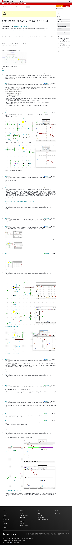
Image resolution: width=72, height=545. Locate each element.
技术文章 (14, 3)
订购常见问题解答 (41, 519)
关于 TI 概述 (5, 513)
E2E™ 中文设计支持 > (5, 3)
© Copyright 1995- (7, 540)
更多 (28, 6)
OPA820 (60, 19)
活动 (3, 521)
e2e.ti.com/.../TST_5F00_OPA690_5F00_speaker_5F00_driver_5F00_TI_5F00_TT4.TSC (20, 201)
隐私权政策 (14, 538)
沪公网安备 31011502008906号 (16, 542)
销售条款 (18, 538)
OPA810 (60, 21)
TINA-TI (60, 28)
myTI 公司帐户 (40, 515)
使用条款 (23, 538)
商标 (27, 538)
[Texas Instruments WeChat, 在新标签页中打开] (55, 513)
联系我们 (21, 513)
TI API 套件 (39, 513)
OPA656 (17, 26)
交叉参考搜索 (22, 517)
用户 (69, 1)
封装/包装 (22, 521)
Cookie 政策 (8, 538)
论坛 (11, 3)
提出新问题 (67, 6)
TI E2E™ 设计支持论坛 (24, 515)
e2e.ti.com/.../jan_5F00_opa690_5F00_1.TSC (13, 490)
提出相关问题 (59, 6)
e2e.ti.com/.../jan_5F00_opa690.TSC (11, 168)
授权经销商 (46, 519)
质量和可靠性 (22, 523)
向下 (7, 81)
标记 (64, 32)
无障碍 (4, 538)
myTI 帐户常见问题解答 (24, 525)
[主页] (9, 1)
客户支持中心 (22, 519)
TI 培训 (18, 3)
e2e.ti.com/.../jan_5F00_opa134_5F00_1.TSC (13, 353)
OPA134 (60, 24)
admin (6, 73)
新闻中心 (4, 517)
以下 (21, 105)
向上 (5, 81)
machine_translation (62, 26)
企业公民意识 (5, 527)
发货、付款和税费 (41, 517)
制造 (3, 525)
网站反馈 (31, 538)
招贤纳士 (4, 515)
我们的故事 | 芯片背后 (6, 519)
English (25, 3)
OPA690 (60, 23)
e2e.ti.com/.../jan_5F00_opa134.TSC (11, 326)
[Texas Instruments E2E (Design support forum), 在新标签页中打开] (59, 513)
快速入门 (21, 3)
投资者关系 (5, 523)
